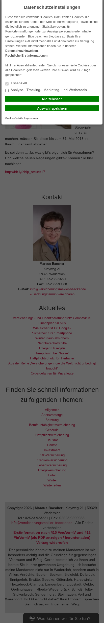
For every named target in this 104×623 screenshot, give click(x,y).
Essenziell (18, 83)
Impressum (31, 118)
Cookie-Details (14, 118)
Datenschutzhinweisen (21, 51)
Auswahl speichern (52, 108)
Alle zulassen (52, 98)
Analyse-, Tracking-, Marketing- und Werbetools (48, 90)
